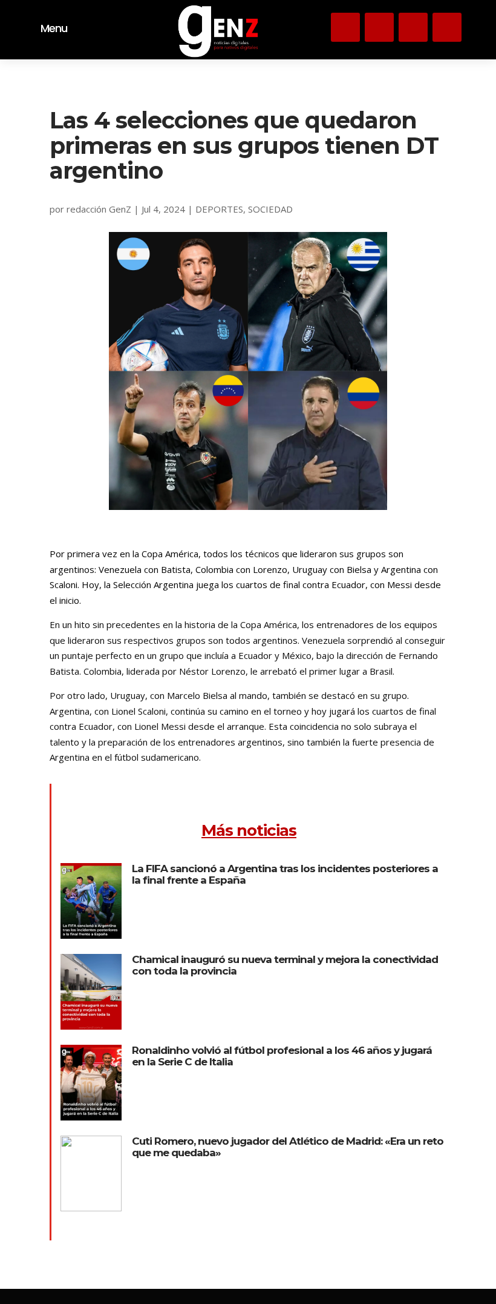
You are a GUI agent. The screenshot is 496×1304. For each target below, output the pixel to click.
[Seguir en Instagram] (345, 27)
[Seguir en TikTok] (413, 27)
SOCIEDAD (270, 209)
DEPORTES (219, 209)
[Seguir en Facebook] (447, 27)
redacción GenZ (99, 209)
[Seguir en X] (379, 27)
